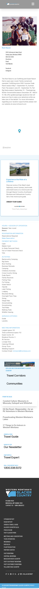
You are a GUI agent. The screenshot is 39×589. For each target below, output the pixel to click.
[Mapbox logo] (6, 147)
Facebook (8, 68)
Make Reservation (8, 238)
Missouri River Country (12, 559)
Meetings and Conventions (13, 536)
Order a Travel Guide (11, 524)
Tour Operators (9, 539)
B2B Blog (7, 544)
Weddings (7, 542)
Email (7, 61)
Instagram (8, 71)
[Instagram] (13, 574)
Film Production (9, 547)
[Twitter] (8, 574)
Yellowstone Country (11, 567)
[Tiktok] (18, 574)
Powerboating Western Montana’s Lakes (18, 418)
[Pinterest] (11, 574)
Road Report (8, 522)
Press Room (8, 530)
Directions (8, 59)
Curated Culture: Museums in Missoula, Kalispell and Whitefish (17, 402)
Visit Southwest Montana (12, 564)
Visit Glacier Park (10, 533)
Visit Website (9, 64)
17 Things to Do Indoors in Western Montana (14, 426)
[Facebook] (6, 574)
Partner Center (9, 550)
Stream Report (9, 519)
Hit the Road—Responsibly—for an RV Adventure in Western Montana (18, 410)
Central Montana (10, 556)
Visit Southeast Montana (12, 561)
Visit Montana (8, 553)
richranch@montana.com (22, 351)
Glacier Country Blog (11, 527)
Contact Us (9, 505)
